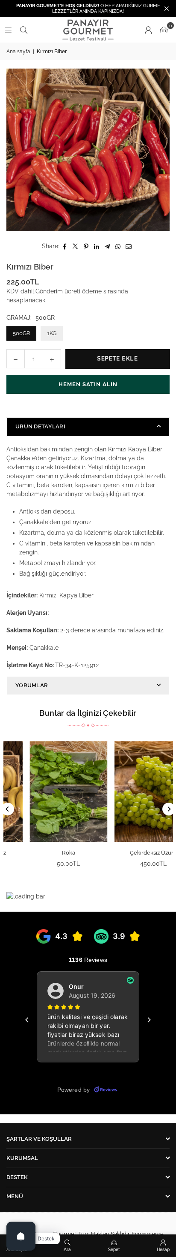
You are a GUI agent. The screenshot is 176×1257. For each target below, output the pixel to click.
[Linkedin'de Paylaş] (97, 246)
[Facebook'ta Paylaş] (65, 246)
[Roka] (46, 791)
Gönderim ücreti (57, 291)
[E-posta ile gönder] (129, 246)
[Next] (168, 809)
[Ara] (23, 29)
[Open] (20, 1236)
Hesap (163, 1249)
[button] (164, 29)
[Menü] (8, 29)
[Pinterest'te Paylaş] (86, 246)
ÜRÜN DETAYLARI (40, 426)
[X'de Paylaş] (75, 246)
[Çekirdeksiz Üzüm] (131, 791)
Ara (67, 1249)
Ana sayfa (18, 52)
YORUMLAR (31, 685)
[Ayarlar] (148, 29)
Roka (46, 852)
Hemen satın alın (88, 384)
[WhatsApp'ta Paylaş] (118, 246)
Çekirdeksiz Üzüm (131, 852)
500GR (21, 333)
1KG (51, 333)
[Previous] (7, 809)
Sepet (114, 1249)
